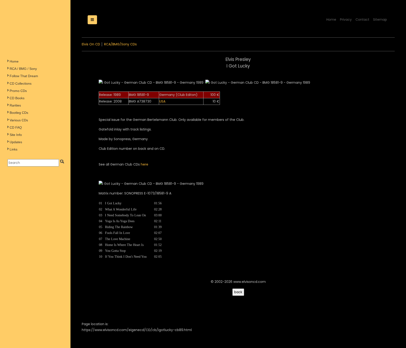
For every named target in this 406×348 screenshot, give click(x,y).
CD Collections (20, 83)
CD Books (17, 98)
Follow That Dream (24, 76)
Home (14, 61)
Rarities (15, 105)
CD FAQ (16, 127)
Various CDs (19, 120)
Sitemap (380, 19)
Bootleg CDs (19, 113)
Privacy (346, 19)
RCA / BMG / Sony (23, 69)
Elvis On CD (91, 44)
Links (13, 149)
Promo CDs (18, 91)
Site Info (16, 135)
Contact (362, 19)
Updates (16, 142)
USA (162, 101)
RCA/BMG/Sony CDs (120, 44)
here (144, 164)
